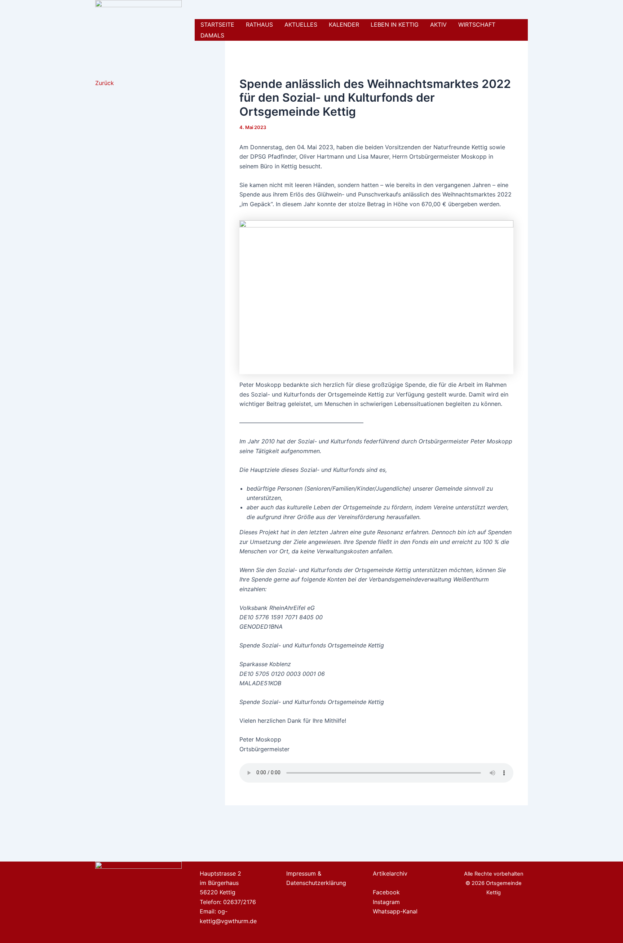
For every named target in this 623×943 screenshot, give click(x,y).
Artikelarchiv (390, 873)
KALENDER (344, 24)
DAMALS (212, 35)
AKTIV (438, 24)
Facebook (386, 892)
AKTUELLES (300, 24)
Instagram (386, 902)
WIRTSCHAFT (476, 24)
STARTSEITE (217, 24)
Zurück (104, 83)
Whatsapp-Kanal (395, 911)
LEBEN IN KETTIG (395, 24)
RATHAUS (259, 24)
